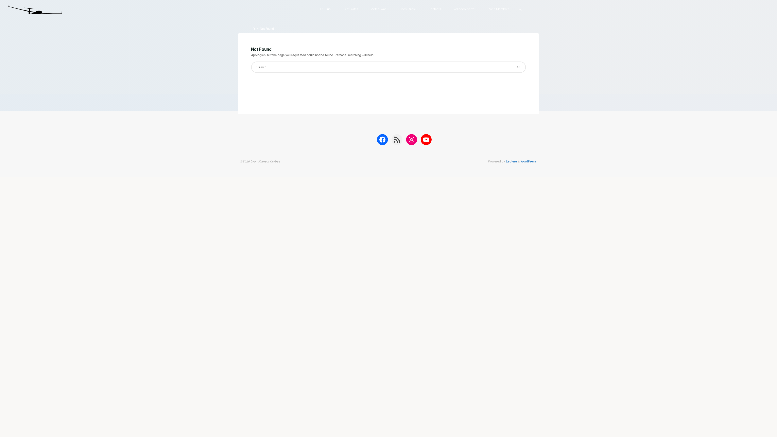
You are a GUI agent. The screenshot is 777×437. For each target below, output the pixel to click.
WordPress (528, 161)
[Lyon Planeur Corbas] (35, 9)
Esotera (511, 161)
